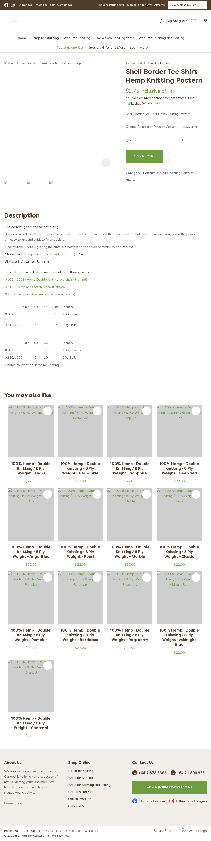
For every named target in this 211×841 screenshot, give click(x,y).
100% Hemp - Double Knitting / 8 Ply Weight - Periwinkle (80, 468)
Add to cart (144, 156)
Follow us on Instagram (191, 801)
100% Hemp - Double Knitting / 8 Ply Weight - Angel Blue (31, 552)
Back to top (21, 831)
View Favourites (193, 21)
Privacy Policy (52, 831)
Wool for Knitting (77, 38)
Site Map (36, 831)
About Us (25, 5)
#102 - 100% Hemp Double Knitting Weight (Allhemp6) (46, 279)
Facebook (6, 5)
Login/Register (176, 21)
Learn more (13, 803)
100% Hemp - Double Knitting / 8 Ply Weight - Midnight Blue (179, 637)
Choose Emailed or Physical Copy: (150, 126)
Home (22, 38)
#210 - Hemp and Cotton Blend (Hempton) (36, 287)
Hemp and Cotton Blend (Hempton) (49, 254)
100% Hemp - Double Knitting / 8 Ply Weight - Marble (130, 552)
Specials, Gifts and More (106, 48)
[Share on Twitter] (144, 181)
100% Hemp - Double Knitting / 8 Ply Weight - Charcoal (31, 723)
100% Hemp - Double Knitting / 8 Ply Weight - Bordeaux (80, 635)
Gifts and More (78, 806)
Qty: (129, 140)
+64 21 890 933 (191, 773)
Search (51, 21)
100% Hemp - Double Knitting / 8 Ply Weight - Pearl (80, 552)
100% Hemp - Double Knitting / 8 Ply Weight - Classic (179, 552)
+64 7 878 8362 (152, 773)
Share (130, 180)
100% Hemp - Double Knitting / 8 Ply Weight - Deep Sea (179, 468)
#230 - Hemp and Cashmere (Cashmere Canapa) (40, 294)
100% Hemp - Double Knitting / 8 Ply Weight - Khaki (31, 468)
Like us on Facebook (152, 801)
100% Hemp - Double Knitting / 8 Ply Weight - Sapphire (130, 468)
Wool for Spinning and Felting (161, 38)
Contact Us (64, 5)
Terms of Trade (73, 831)
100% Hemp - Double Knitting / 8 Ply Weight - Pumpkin (31, 635)
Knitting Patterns (160, 63)
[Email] (150, 180)
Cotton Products (80, 799)
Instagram (13, 5)
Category (133, 173)
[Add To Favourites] (170, 156)
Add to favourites (47, 410)
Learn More (138, 48)
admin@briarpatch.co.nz (170, 787)
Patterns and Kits (70, 48)
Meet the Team (45, 5)
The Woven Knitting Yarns (114, 38)
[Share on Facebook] (138, 180)
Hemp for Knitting (45, 38)
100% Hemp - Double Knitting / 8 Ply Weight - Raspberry (130, 635)
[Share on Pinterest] (156, 180)
